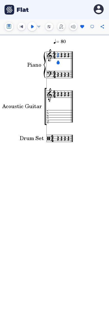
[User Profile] (99, 9)
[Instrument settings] (8, 26)
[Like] (82, 27)
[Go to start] (21, 27)
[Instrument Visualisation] (49, 27)
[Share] (102, 26)
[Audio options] (39, 26)
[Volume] (73, 27)
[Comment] (92, 27)
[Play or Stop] (32, 26)
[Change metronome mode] (61, 27)
